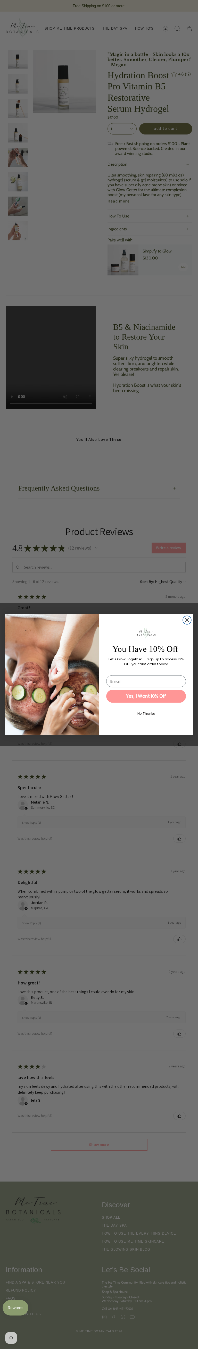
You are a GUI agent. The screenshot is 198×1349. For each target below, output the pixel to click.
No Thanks (146, 713)
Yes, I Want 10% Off (146, 696)
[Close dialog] (187, 620)
